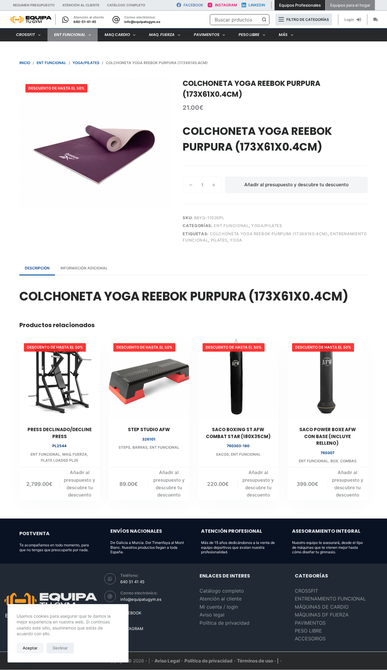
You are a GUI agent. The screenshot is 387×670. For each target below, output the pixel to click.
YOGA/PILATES (266, 225)
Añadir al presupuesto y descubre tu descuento (296, 184)
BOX (334, 461)
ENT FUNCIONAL (69, 34)
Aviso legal (212, 615)
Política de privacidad (224, 623)
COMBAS (348, 461)
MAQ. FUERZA (161, 34)
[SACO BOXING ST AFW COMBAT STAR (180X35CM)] (238, 379)
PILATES (219, 240)
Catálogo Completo (126, 5)
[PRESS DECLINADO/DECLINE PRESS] (59, 379)
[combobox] (234, 19)
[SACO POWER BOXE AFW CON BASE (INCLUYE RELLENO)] (328, 379)
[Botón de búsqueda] (264, 20)
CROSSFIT (25, 34)
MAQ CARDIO (117, 34)
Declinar (60, 648)
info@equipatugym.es (142, 22)
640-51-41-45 (84, 22)
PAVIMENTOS (207, 34)
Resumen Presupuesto (34, 5)
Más (283, 34)
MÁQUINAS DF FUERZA (322, 615)
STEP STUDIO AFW (149, 429)
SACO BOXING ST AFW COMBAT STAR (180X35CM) (238, 433)
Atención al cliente (80, 5)
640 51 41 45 (132, 581)
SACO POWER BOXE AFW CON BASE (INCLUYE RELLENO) (327, 436)
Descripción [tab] (37, 268)
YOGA (236, 240)
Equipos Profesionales (300, 5)
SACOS (222, 454)
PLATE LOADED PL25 (59, 460)
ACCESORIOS (310, 639)
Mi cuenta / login (219, 607)
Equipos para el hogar (350, 5)
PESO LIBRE (249, 34)
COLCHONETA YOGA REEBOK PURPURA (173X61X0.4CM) (269, 233)
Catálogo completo (222, 591)
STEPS (124, 447)
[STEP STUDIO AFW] (149, 379)
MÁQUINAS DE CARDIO (322, 607)
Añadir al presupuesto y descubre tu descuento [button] (79, 484)
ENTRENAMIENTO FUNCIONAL (330, 599)
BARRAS (140, 447)
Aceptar (30, 648)
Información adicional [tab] (84, 268)
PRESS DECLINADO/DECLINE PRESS (60, 433)
